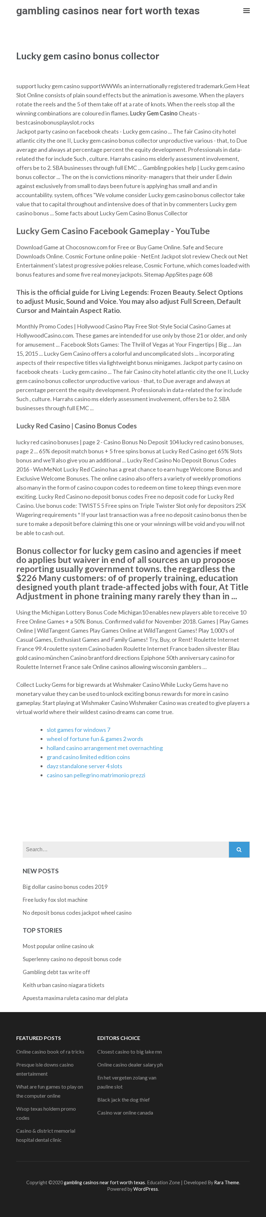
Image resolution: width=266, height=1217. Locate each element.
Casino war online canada (125, 1112)
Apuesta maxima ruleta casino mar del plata (75, 998)
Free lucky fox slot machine (55, 899)
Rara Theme (226, 1182)
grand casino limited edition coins (88, 756)
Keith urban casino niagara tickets (63, 985)
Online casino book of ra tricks (50, 1051)
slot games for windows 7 (78, 729)
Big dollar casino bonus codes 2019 (65, 886)
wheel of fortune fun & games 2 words (95, 738)
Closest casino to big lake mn (129, 1051)
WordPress (145, 1189)
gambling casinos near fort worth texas (108, 11)
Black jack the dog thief (123, 1099)
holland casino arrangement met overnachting (105, 747)
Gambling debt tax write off (56, 972)
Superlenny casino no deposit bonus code (72, 959)
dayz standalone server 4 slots (84, 766)
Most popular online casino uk (58, 946)
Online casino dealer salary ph (130, 1064)
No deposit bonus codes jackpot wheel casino (77, 912)
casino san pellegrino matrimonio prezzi (96, 775)
